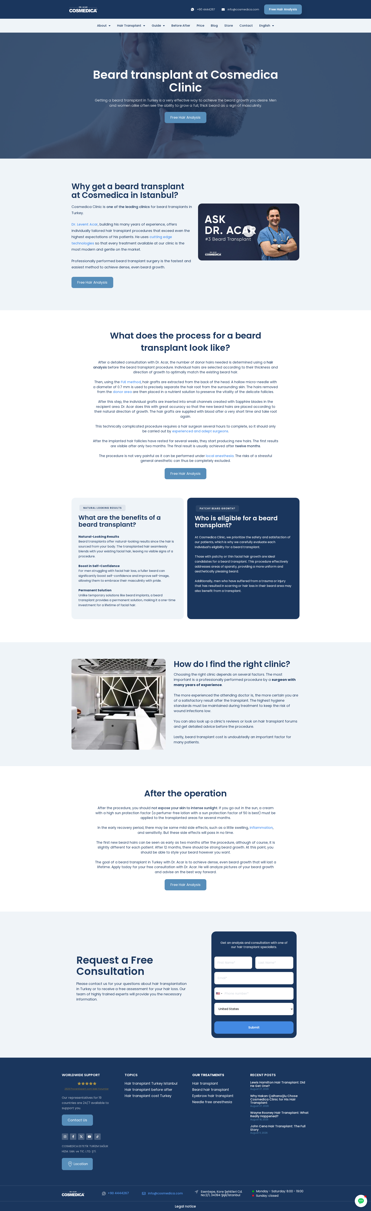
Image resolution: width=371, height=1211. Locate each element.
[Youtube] (89, 1136)
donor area (122, 392)
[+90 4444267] (104, 1194)
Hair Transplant (129, 25)
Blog (214, 25)
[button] (249, 231)
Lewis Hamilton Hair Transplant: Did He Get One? (277, 1084)
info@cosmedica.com (165, 1193)
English (264, 25)
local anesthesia (220, 456)
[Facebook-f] (73, 1136)
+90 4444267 (118, 1193)
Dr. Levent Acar (84, 224)
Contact (246, 25)
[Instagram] (65, 1136)
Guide (156, 25)
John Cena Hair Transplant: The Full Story (277, 1128)
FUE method (131, 382)
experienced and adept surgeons (200, 431)
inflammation (261, 827)
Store (228, 25)
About (102, 25)
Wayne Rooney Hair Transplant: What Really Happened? (279, 1114)
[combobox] (218, 994)
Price (200, 25)
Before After (180, 25)
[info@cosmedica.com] (144, 1193)
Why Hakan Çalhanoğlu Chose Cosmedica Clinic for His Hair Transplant (274, 1099)
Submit (254, 1027)
